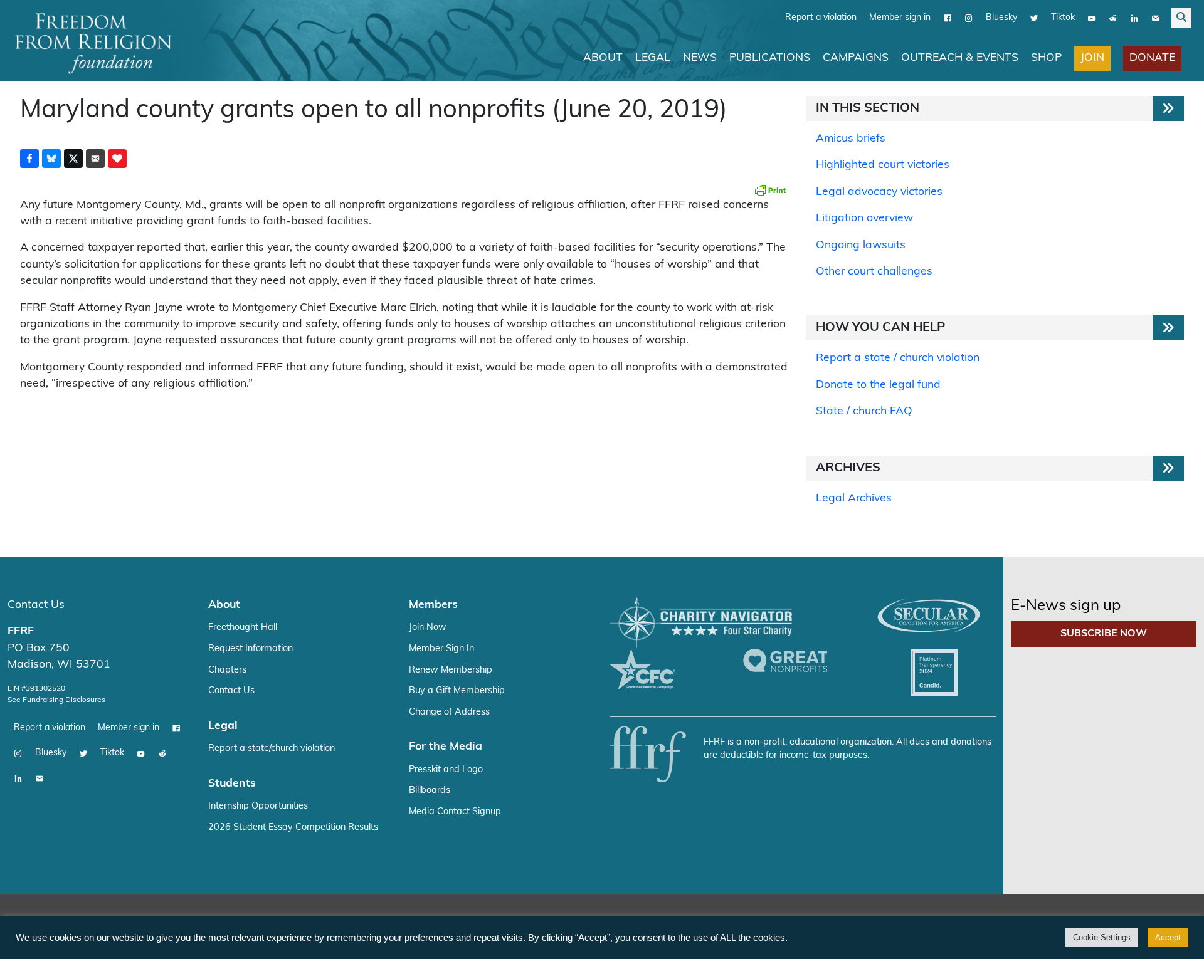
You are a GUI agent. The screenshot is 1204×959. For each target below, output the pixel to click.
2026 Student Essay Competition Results (293, 827)
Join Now (427, 627)
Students (232, 783)
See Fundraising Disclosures (56, 700)
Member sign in (900, 18)
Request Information (250, 649)
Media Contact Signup (455, 812)
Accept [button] (1168, 937)
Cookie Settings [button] (1102, 937)
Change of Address (449, 712)
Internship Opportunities (258, 806)
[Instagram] (969, 18)
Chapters (227, 670)
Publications (769, 58)
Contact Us (36, 605)
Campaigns (856, 58)
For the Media (445, 747)
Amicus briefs (850, 139)
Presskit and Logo (446, 770)
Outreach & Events (959, 58)
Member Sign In (441, 649)
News (700, 58)
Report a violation (821, 18)
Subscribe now (1103, 634)
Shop (1046, 58)
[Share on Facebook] (29, 158)
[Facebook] (947, 18)
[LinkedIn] (1134, 18)
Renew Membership (450, 670)
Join (1092, 58)
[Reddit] (1113, 18)
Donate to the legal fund (878, 385)
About (603, 58)
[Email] (1155, 18)
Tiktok (1063, 18)
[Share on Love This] (117, 158)
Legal (652, 58)
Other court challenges (874, 271)
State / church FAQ (864, 411)
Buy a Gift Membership (457, 691)
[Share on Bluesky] (51, 158)
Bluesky (1001, 18)
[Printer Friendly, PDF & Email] (770, 189)
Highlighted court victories (882, 165)
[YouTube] (1091, 18)
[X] (1034, 18)
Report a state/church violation (271, 748)
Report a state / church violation (898, 358)
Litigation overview (864, 218)
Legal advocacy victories (879, 192)
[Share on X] (73, 158)
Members (433, 605)
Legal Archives (854, 498)
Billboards (429, 790)
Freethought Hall (242, 627)
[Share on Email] (95, 158)
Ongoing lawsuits (861, 245)
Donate (1152, 58)
